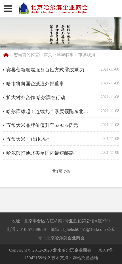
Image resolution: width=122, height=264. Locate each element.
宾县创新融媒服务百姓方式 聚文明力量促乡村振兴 (59, 70)
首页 (48, 54)
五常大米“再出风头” (27, 139)
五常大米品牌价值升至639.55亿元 (42, 125)
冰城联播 (65, 54)
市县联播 (86, 54)
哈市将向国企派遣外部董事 (35, 83)
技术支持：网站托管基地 (74, 258)
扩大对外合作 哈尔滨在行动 (35, 97)
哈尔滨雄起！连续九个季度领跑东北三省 (49, 111)
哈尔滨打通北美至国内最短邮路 (40, 153)
